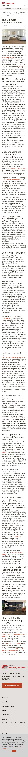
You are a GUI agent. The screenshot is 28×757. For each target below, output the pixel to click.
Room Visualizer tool (14, 643)
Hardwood (22, 12)
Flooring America (6, 12)
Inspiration (5, 702)
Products (5, 698)
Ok (14, 751)
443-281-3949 (5, 5)
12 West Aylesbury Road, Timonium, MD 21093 (13, 723)
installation (5, 640)
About (4, 710)
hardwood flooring (8, 57)
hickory (4, 453)
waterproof (17, 536)
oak (15, 451)
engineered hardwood (17, 168)
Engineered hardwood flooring (12, 179)
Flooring (15, 12)
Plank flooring (6, 318)
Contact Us (5, 714)
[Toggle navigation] (24, 5)
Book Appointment (13, 685)
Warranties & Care (8, 706)
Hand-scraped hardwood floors (12, 357)
